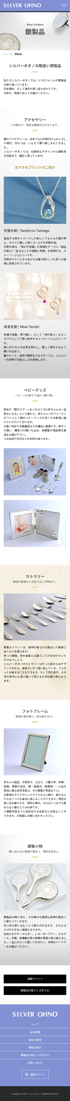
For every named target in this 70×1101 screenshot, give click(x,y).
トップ (7, 54)
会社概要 (35, 1032)
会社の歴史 (35, 1040)
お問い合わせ (35, 1063)
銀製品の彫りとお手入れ (35, 990)
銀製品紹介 (35, 1047)
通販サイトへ (35, 979)
